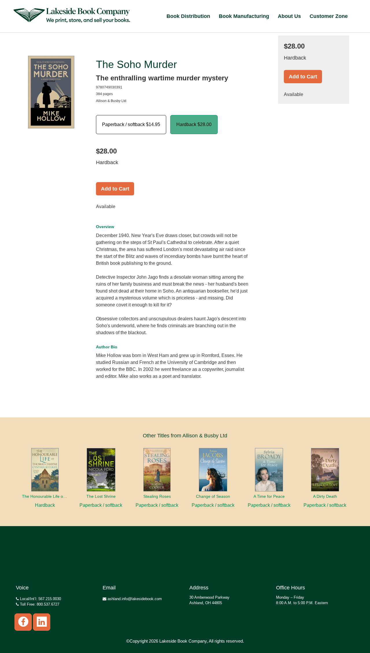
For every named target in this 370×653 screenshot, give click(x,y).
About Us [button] (289, 16)
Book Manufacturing (244, 16)
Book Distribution (188, 16)
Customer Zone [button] (329, 16)
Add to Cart (115, 189)
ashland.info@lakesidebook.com (134, 599)
